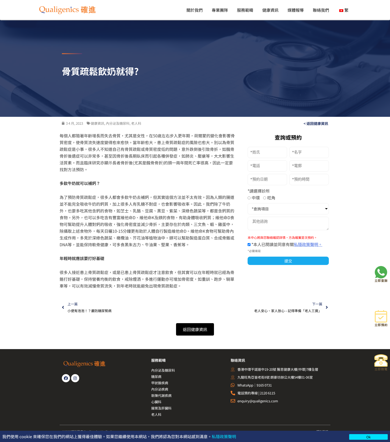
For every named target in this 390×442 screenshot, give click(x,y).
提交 (288, 261)
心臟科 (156, 401)
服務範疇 (245, 10)
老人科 (156, 414)
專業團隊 (220, 10)
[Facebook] (66, 378)
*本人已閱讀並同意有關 (286, 244)
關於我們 (194, 10)
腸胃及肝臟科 (161, 408)
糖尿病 (156, 376)
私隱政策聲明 (224, 436)
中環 (256, 197)
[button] (195, 329)
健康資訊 (270, 10)
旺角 (271, 197)
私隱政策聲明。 (308, 244)
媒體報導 (296, 10)
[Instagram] (75, 378)
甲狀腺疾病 (159, 382)
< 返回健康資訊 (316, 123)
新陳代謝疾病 (161, 395)
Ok (368, 437)
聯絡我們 (321, 10)
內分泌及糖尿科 (163, 370)
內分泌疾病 (159, 389)
